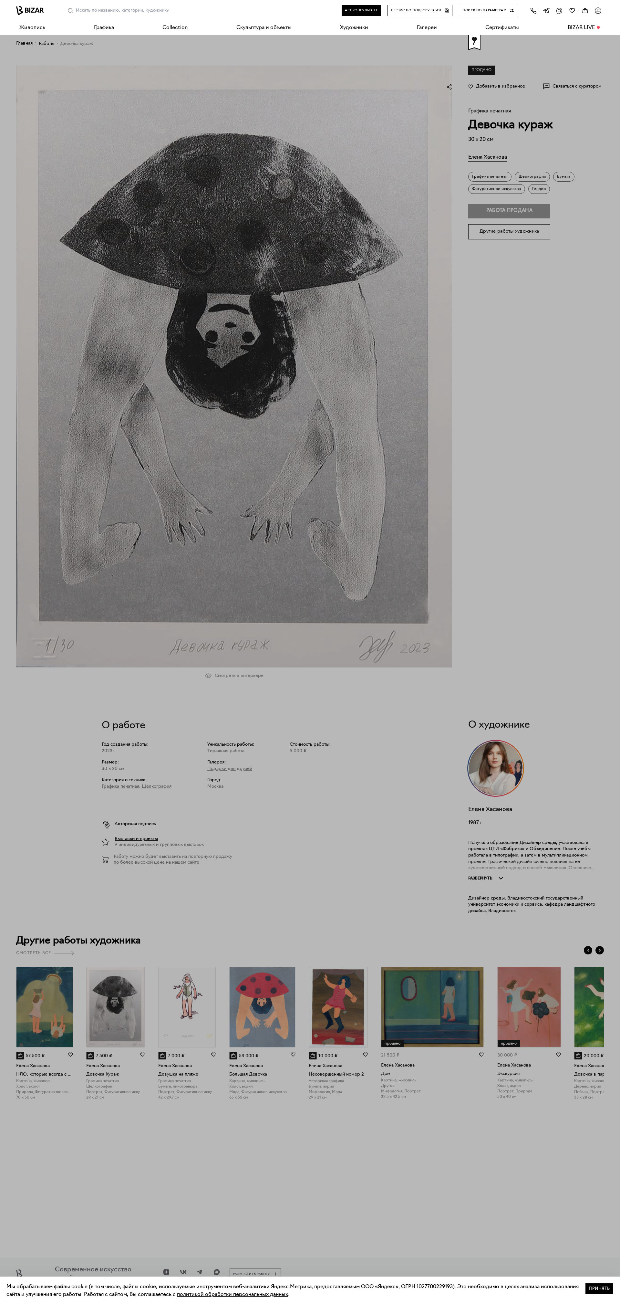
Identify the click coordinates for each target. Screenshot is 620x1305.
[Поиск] (70, 10)
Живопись (32, 27)
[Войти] (598, 10)
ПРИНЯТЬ (599, 1289)
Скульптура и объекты (264, 27)
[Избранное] (572, 10)
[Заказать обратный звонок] (533, 10)
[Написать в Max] (559, 10)
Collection (175, 27)
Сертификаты (502, 27)
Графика (104, 27)
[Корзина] (585, 10)
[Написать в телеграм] (546, 10)
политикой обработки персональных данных (232, 1294)
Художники (354, 27)
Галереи (427, 27)
